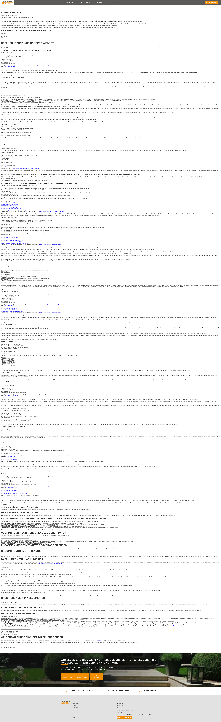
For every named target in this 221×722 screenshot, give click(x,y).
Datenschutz (76, 703)
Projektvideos (86, 2)
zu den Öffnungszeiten (124, 717)
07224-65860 (76, 707)
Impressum (75, 700)
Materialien (69, 2)
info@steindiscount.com (7, 40)
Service (111, 2)
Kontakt (100, 2)
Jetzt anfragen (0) (211, 2)
